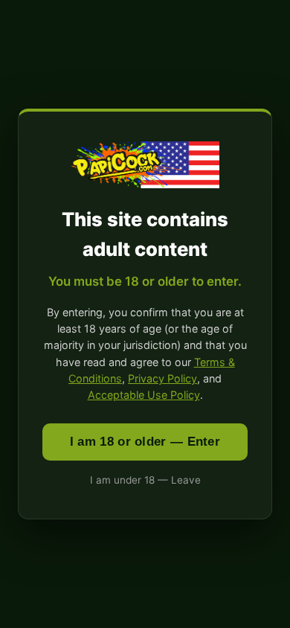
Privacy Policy (162, 378)
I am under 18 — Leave (145, 480)
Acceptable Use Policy (144, 394)
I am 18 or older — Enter (145, 442)
